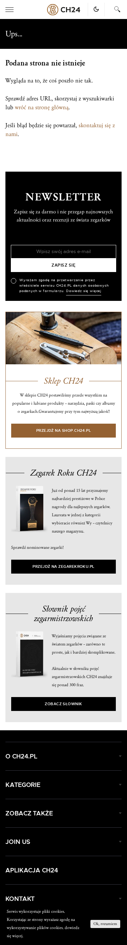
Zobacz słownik (63, 704)
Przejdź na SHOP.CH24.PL (63, 430)
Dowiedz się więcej (83, 291)
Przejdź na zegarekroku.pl (63, 566)
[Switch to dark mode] (96, 9)
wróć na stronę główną (41, 107)
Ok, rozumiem (105, 924)
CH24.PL (63, 9)
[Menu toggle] (9, 10)
